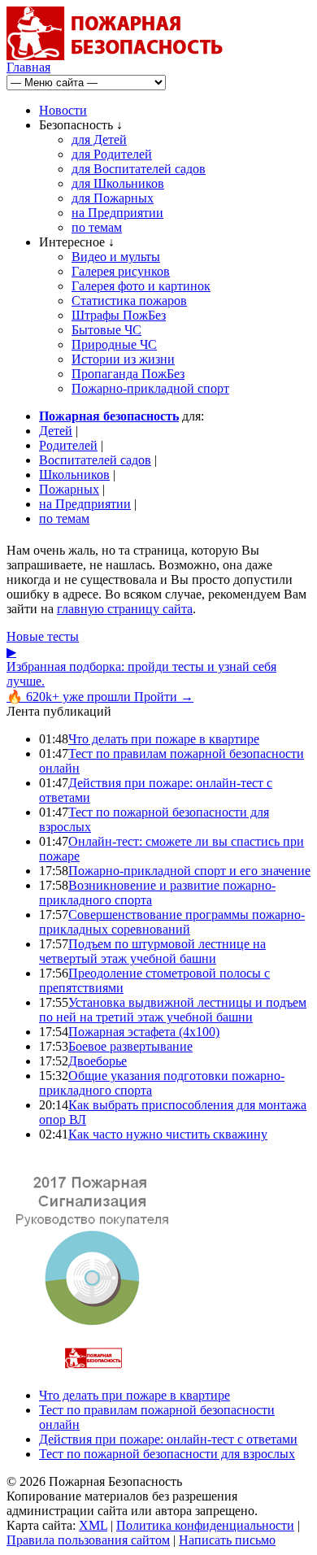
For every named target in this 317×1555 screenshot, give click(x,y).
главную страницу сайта (125, 609)
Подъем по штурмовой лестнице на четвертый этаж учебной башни (152, 951)
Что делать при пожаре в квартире (163, 739)
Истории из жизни (123, 359)
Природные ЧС (114, 344)
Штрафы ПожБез (119, 315)
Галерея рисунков (121, 271)
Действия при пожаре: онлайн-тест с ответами (168, 1439)
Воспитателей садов (95, 460)
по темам (97, 227)
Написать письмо (227, 1540)
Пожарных (69, 489)
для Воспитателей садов (139, 169)
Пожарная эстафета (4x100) (143, 1032)
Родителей (68, 445)
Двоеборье (97, 1061)
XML (93, 1525)
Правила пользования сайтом (88, 1540)
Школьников (74, 474)
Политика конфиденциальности (205, 1525)
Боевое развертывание (130, 1046)
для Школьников (118, 183)
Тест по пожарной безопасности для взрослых (167, 1454)
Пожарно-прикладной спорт (150, 388)
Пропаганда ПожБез (128, 374)
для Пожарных (113, 198)
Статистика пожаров (129, 300)
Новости (63, 110)
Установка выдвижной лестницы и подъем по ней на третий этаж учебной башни (172, 1009)
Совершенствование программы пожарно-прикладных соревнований (172, 922)
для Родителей (112, 154)
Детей (55, 431)
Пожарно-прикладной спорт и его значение (189, 871)
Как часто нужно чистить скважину (167, 1134)
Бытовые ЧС (106, 330)
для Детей (99, 139)
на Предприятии (117, 213)
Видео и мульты (116, 257)
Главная (28, 67)
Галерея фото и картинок (141, 286)
